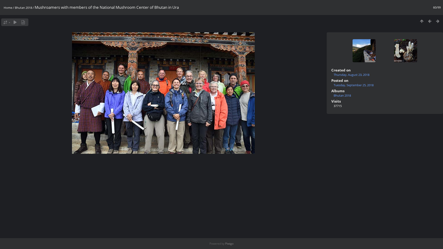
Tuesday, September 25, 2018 (354, 85)
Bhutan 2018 (23, 8)
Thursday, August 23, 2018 (351, 75)
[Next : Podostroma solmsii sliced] (438, 21)
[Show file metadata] (23, 22)
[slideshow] (15, 22)
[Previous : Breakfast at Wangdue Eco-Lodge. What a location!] (430, 21)
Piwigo (229, 244)
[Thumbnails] (422, 21)
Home (8, 8)
